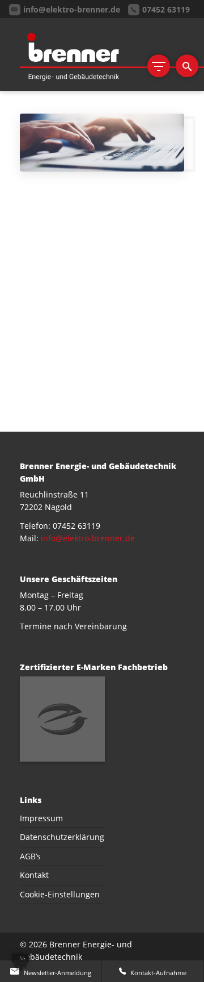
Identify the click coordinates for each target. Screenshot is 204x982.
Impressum (41, 818)
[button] (20, 961)
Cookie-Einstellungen (60, 894)
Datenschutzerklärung (62, 836)
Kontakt (34, 875)
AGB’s (30, 856)
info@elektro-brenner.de (88, 538)
